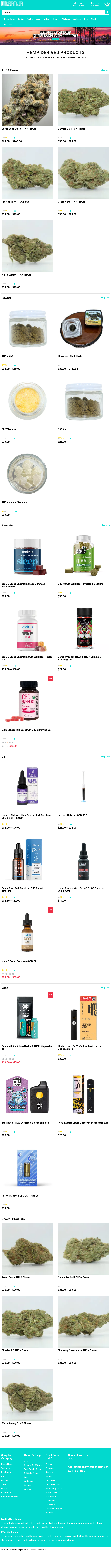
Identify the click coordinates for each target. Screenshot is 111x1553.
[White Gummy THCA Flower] (27, 246)
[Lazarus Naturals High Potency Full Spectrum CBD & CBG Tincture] (27, 787)
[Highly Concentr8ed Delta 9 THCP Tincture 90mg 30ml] (84, 860)
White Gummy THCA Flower (16, 274)
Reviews (27, 1489)
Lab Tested (51, 1480)
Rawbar (21, 19)
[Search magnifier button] (107, 12)
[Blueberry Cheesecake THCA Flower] (84, 1322)
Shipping (50, 1468)
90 (15, 365)
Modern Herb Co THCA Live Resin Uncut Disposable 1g (79, 1047)
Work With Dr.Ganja (32, 1469)
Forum (49, 1476)
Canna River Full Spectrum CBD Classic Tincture (23, 889)
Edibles (56, 19)
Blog (26, 1477)
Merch (93, 19)
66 (15, 211)
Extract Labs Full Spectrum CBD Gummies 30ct (27, 730)
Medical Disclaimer (11, 1519)
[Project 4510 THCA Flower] (27, 173)
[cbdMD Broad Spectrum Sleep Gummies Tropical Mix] (27, 555)
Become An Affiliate (33, 1465)
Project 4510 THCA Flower (16, 201)
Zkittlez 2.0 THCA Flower (71, 128)
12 (71, 824)
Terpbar (30, 19)
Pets (86, 19)
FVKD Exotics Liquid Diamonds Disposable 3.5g (83, 1122)
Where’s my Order (54, 1488)
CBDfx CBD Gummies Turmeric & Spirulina (80, 584)
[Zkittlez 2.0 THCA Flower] (84, 100)
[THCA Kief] (27, 328)
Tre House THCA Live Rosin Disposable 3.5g (25, 1122)
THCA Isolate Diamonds (14, 502)
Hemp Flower (9, 19)
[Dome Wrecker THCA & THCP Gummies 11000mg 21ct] (84, 628)
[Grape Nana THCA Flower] (84, 173)
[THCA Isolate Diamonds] (27, 474)
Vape (38, 19)
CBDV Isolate (9, 429)
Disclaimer (51, 1505)
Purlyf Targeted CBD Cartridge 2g (20, 1195)
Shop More (105, 70)
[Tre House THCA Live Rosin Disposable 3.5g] (27, 1094)
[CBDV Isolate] (27, 401)
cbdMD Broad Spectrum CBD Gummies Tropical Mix (27, 658)
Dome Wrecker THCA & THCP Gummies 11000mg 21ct (79, 658)
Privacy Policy (52, 1492)
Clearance (8, 25)
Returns (49, 1472)
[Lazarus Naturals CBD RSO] (84, 787)
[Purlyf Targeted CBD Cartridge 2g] (27, 1167)
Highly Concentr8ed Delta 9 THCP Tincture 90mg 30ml (81, 889)
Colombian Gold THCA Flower (74, 1277)
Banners (27, 1485)
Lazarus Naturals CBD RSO (72, 815)
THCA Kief (7, 356)
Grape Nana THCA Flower (71, 201)
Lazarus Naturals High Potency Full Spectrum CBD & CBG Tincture (26, 816)
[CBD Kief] (84, 401)
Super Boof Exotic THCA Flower (19, 128)
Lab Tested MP (53, 1484)
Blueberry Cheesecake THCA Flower (77, 1350)
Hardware (47, 19)
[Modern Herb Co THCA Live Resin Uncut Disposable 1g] (84, 1018)
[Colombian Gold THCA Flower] (84, 1249)
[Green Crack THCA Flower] (27, 1249)
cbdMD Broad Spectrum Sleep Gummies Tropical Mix (23, 585)
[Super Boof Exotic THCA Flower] (27, 100)
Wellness (66, 19)
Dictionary (28, 1481)
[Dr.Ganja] (12, 3)
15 (15, 666)
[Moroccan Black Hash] (84, 328)
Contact (49, 1464)
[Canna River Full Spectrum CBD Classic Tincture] (27, 860)
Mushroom (77, 19)
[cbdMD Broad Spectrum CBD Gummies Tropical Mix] (27, 628)
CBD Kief (62, 429)
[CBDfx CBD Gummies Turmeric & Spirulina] (84, 555)
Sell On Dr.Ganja (31, 1473)
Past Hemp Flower (9, 1496)
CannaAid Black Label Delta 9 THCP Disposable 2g (27, 1047)
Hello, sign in (79, 3)
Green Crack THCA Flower (16, 1277)
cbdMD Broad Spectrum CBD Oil (19, 961)
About (26, 1461)
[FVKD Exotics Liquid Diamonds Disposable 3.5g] (84, 1094)
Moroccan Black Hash (70, 356)
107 (15, 511)
